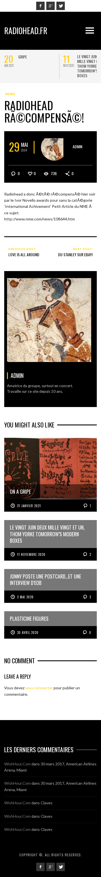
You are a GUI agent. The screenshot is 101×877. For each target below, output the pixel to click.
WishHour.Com (17, 763)
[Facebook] (40, 6)
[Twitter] (60, 6)
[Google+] (50, 6)
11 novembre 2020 (31, 554)
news (10, 94)
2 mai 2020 (25, 597)
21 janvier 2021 (29, 506)
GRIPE (22, 56)
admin (77, 146)
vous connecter (39, 687)
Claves (46, 802)
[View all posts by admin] (54, 147)
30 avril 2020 (27, 632)
